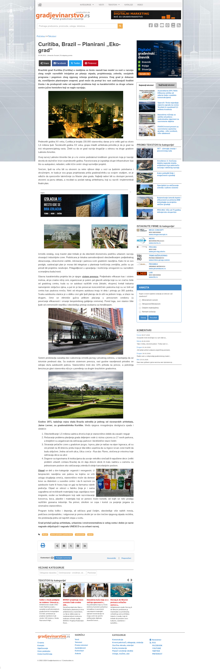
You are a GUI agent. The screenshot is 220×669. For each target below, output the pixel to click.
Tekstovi (52, 36)
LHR (151, 273)
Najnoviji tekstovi (146, 85)
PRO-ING (153, 247)
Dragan (139, 347)
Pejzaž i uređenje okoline (122, 651)
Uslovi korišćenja (44, 654)
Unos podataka (43, 651)
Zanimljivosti (80, 648)
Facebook (61, 63)
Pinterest (91, 63)
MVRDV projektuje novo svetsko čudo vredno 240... (73, 602)
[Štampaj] (43, 545)
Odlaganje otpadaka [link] (48, 573)
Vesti (77, 639)
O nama (40, 643)
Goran (139, 335)
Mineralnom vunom (150, 300)
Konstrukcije (117, 640)
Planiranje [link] (92, 573)
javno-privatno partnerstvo (61, 534)
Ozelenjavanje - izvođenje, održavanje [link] (72, 573)
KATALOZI (129, 5)
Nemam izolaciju (149, 312)
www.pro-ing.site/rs (157, 252)
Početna (41, 36)
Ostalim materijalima (150, 308)
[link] (71, 15)
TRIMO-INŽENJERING (158, 256)
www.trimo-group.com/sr (159, 260)
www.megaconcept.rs (158, 234)
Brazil (45, 534)
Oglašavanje (42, 648)
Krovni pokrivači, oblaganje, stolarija (127, 642)
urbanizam (80, 534)
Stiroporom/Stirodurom (151, 304)
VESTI (101, 5)
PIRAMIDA (153, 264)
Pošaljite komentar (63, 558)
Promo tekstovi (81, 645)
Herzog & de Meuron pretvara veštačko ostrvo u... (119, 602)
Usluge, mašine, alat (120, 654)
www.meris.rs (155, 243)
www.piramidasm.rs (157, 269)
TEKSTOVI (114, 5)
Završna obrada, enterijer (123, 645)
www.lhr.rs (153, 277)
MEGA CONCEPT (156, 230)
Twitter (76, 63)
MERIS (152, 239)
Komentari (144, 330)
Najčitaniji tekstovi (166, 85)
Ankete (78, 654)
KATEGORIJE (87, 5)
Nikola (139, 341)
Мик (138, 359)
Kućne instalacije (119, 648)
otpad (90, 534)
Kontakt (40, 645)
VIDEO (140, 5)
